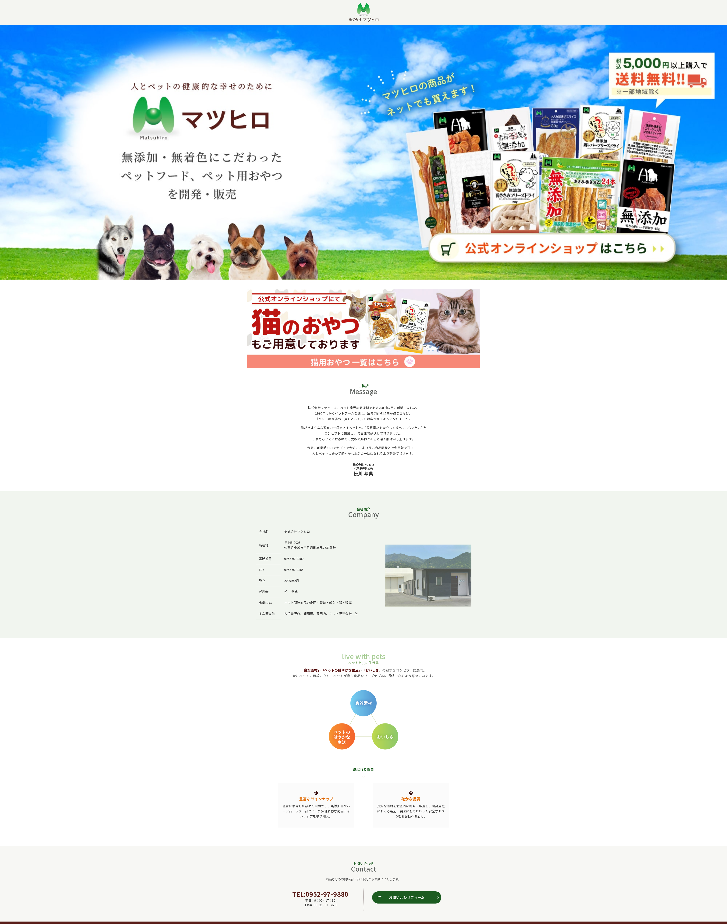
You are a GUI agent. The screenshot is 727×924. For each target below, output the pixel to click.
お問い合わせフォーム (407, 897)
